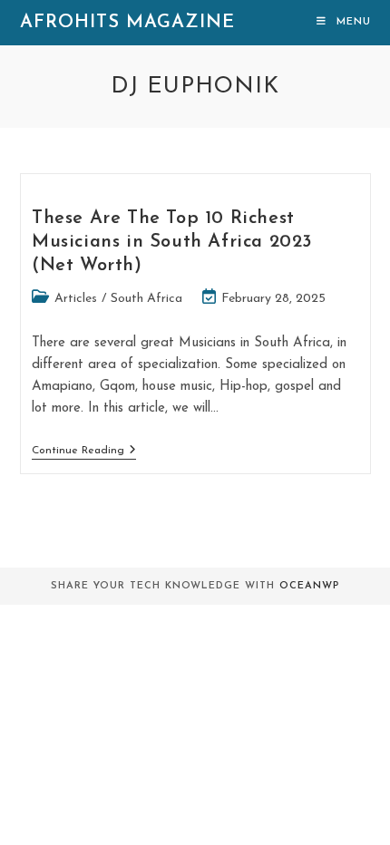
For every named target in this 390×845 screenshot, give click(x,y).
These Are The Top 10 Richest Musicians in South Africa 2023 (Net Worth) (172, 242)
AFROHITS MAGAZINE (127, 23)
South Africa (146, 299)
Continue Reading (84, 450)
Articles (75, 299)
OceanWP (309, 586)
